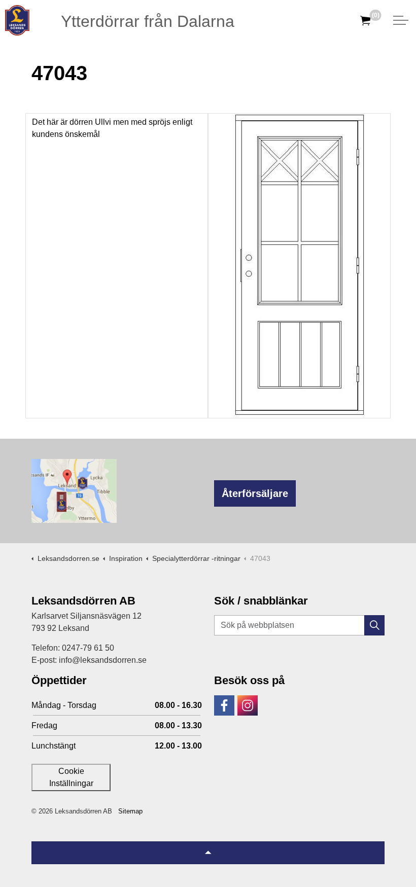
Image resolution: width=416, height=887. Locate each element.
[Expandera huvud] (401, 20)
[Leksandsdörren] (17, 20)
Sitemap (130, 811)
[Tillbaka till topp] (208, 852)
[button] (374, 625)
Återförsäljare (255, 493)
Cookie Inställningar (71, 777)
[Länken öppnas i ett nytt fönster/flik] (224, 705)
